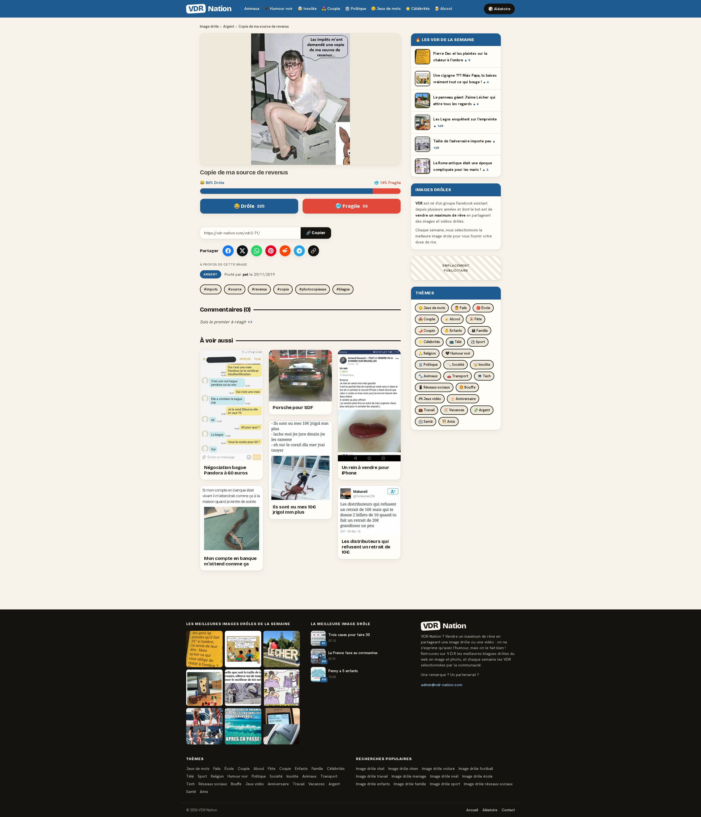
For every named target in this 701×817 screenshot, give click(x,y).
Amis (204, 791)
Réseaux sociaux (213, 783)
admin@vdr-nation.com (441, 684)
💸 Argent (482, 410)
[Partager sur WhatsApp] (256, 251)
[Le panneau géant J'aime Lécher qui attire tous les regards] (281, 649)
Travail (298, 783)
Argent (228, 26)
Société (276, 776)
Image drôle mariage (409, 776)
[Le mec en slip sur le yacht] (204, 726)
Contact (508, 810)
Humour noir (278, 8)
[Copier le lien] (313, 251)
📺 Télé (455, 342)
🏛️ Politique (428, 364)
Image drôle (209, 26)
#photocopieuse (312, 289)
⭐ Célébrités (429, 342)
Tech (190, 783)
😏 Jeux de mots (431, 308)
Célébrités (418, 8)
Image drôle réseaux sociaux (488, 783)
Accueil (472, 810)
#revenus (259, 289)
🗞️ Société (455, 364)
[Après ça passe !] (243, 726)
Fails (217, 768)
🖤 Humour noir (457, 353)
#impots (211, 289)
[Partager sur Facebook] (228, 251)
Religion (217, 776)
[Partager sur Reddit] (285, 251)
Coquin (285, 768)
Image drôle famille (410, 783)
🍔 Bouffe (467, 387)
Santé (191, 791)
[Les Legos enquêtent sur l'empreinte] (204, 687)
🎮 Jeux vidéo (429, 398)
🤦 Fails (461, 308)
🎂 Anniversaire (463, 398)
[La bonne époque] (281, 726)
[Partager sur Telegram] (299, 251)
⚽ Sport (478, 342)
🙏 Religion (427, 353)
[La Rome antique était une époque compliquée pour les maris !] (281, 687)
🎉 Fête (475, 319)
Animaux (249, 8)
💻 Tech (484, 376)
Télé (190, 776)
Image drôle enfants (373, 783)
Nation (209, 8)
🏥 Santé (425, 421)
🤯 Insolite (481, 364)
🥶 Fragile (351, 206)
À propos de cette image (223, 264)
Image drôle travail (372, 776)
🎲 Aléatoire (499, 8)
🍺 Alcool (452, 319)
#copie (283, 289)
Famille (317, 768)
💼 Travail (426, 410)
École (229, 768)
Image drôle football (476, 768)
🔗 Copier (316, 233)
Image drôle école (477, 776)
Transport (328, 776)
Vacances (316, 783)
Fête (271, 768)
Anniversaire (278, 783)
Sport (202, 776)
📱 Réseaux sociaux (434, 387)
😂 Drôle (249, 206)
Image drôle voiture (438, 768)
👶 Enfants (453, 330)
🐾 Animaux (428, 376)
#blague (343, 289)
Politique (355, 8)
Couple (330, 8)
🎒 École (483, 308)
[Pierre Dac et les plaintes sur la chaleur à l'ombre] (204, 649)
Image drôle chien (403, 768)
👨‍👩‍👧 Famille (479, 330)
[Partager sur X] (242, 251)
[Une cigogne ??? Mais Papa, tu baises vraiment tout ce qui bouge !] (243, 649)
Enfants (301, 768)
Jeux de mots (386, 8)
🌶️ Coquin (426, 330)
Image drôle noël (444, 776)
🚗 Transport (457, 376)
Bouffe (236, 783)
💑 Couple (426, 319)
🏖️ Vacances (454, 410)
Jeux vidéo (254, 783)
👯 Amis (448, 421)
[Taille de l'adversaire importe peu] (243, 687)
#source (235, 289)
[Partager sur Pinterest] (271, 251)
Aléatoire (489, 810)
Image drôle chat (370, 768)
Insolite (307, 8)
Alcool (443, 8)
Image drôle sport (445, 783)
